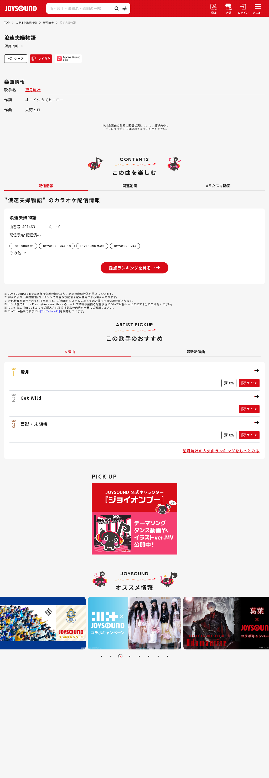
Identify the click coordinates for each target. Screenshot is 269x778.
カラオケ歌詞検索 (26, 22)
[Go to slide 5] (139, 656)
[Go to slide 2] (110, 656)
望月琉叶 (48, 22)
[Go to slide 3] (120, 656)
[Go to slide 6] (148, 656)
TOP (6, 22)
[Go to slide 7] (158, 656)
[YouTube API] (50, 311)
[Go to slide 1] (101, 656)
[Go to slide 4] (129, 656)
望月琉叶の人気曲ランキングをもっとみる (221, 450)
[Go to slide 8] (167, 656)
